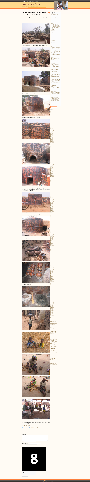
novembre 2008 (52, 308)
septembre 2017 (52, 213)
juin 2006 (51, 317)
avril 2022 (51, 159)
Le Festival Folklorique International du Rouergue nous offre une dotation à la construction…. (55, 57)
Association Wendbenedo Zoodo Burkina (54, 19)
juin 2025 (51, 123)
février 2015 (51, 243)
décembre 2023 (52, 141)
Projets (33, 1)
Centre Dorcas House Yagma (54, 24)
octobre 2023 (51, 143)
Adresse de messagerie (25, 443)
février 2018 (51, 208)
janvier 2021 (51, 174)
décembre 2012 (52, 266)
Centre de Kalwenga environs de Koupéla (54, 23)
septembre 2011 (52, 281)
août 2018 (51, 202)
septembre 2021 (52, 166)
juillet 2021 (51, 168)
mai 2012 (51, 273)
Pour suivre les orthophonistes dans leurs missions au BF (55, 54)
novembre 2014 (52, 245)
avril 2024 (51, 137)
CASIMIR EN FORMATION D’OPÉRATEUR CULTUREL (54, 97)
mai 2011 (51, 285)
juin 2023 (51, 147)
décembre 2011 (52, 278)
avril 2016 (51, 229)
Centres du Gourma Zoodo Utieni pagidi (55, 26)
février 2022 (51, 161)
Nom (23, 441)
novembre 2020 (52, 176)
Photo (52, 33)
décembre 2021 (52, 163)
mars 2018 (51, 207)
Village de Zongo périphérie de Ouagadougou (41, 7)
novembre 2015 (52, 234)
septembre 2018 (52, 201)
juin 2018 (51, 204)
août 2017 (51, 214)
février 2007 (51, 316)
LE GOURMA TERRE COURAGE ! (55, 100)
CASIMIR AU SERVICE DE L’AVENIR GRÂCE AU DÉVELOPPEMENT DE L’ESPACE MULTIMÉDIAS (55, 93)
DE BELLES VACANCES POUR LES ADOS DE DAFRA (55, 63)
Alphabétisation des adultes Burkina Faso (53, 330)
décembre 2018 (52, 198)
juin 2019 (51, 192)
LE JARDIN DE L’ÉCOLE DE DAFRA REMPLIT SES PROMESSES (55, 99)
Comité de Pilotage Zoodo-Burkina (55, 27)
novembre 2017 (52, 211)
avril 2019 (51, 194)
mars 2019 (51, 195)
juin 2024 (51, 135)
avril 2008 (51, 313)
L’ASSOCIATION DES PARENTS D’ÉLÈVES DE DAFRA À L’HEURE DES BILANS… (55, 67)
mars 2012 (51, 275)
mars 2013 (51, 263)
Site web (23, 444)
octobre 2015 (51, 235)
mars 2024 (51, 138)
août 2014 (51, 248)
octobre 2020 (51, 177)
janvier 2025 (51, 128)
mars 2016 (51, 230)
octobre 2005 (51, 318)
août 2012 (51, 270)
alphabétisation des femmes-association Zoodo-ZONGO (53, 334)
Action (30, 1)
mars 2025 (51, 126)
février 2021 (51, 173)
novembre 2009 (52, 302)
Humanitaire (33, 7)
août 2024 (51, 133)
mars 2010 (51, 298)
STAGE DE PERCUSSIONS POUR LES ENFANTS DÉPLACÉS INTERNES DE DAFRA (55, 74)
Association (29, 7)
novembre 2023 (52, 142)
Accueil (24, 1)
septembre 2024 (52, 132)
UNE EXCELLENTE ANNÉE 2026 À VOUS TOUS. (55, 82)
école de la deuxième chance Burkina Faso (53, 364)
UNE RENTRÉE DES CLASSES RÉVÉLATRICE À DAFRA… (54, 89)
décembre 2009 (52, 301)
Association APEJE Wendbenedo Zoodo (55, 16)
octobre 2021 (51, 165)
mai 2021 (51, 170)
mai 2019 (51, 193)
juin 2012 (51, 272)
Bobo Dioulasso (53, 20)
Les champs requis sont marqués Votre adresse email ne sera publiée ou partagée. (29, 432)
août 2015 (51, 237)
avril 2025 (51, 125)
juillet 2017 (51, 215)
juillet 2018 (51, 203)
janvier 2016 (51, 232)
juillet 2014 (51, 249)
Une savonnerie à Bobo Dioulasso (55, 60)
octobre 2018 (51, 200)
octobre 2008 (51, 309)
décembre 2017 (52, 210)
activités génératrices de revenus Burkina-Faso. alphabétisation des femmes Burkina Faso (53, 321)
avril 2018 (51, 206)
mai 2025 (51, 124)
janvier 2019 (51, 197)
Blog (27, 1)
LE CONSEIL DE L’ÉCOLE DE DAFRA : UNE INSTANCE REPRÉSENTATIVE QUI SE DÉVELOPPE (55, 85)
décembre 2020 (52, 175)
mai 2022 (51, 158)
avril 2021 (51, 171)
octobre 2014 (51, 246)
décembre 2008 (52, 307)
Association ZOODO (53, 358)
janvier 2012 (51, 277)
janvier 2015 (51, 244)
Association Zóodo (31, 4)
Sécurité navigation (53, 35)
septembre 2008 (52, 310)
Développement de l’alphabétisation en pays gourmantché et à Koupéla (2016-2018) (55, 48)
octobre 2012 (51, 268)
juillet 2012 (51, 271)
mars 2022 (51, 160)
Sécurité (52, 34)
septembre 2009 (52, 303)
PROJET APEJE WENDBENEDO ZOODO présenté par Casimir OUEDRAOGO (55, 44)
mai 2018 (51, 205)
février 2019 (51, 196)
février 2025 (51, 127)
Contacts (36, 1)
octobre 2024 (51, 131)
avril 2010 (51, 297)
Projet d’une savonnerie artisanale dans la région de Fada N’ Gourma (55, 50)
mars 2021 (51, 172)
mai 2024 (51, 136)
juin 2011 (51, 284)
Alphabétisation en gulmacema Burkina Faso (53, 354)
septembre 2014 (52, 247)
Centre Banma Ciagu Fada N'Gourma (55, 21)
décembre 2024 (52, 129)
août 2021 (51, 167)
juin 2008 (51, 312)
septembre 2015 (52, 236)
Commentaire (24, 434)
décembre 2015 (52, 233)
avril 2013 (51, 262)
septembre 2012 (52, 269)
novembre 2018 (52, 199)
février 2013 (51, 264)
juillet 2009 (51, 304)
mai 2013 (51, 261)
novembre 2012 (52, 267)
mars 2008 (51, 314)
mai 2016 (51, 228)
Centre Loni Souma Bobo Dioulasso (55, 25)
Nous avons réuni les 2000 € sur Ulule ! (55, 51)
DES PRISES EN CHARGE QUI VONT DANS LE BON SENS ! (55, 91)
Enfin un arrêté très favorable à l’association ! (54, 53)
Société (31, 427)
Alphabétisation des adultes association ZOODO (53, 325)
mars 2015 (51, 242)
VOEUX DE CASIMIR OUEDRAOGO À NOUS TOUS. (55, 81)
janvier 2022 (51, 162)
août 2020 (51, 179)
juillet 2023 (51, 146)
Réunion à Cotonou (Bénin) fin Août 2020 (55, 46)
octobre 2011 (51, 280)
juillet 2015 (51, 238)
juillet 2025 (51, 122)
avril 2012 (51, 274)
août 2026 (51, 110)
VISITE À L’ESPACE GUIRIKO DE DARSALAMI (55, 65)
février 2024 (51, 139)
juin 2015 (51, 239)
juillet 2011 (51, 283)
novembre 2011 (52, 279)
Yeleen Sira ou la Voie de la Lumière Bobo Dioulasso (55, 40)
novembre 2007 (52, 315)
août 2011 (51, 282)
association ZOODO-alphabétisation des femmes (53, 362)
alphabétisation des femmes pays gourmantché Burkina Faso (54, 351)
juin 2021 (51, 169)
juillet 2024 (51, 134)
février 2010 (51, 299)
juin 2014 (51, 250)
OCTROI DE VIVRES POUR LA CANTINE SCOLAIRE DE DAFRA (55, 76)
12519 (52, 86)
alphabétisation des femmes (53, 332)
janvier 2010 (51, 300)
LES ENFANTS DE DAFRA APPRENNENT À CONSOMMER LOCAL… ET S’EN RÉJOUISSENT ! (55, 72)
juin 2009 (51, 305)
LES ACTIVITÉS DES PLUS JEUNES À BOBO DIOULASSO (55, 95)
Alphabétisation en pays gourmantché (53, 356)
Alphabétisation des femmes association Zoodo (53, 336)
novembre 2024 (52, 130)
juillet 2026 (51, 111)
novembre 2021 (52, 164)
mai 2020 (51, 182)
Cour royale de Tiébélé (27, 425)
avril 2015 (51, 241)
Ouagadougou (52, 32)
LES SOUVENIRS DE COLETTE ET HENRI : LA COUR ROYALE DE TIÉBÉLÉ (34, 13)
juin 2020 (51, 181)
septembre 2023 (52, 144)
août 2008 (51, 311)
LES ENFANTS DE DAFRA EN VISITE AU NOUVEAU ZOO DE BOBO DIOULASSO (55, 70)
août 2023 (51, 145)
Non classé (52, 31)
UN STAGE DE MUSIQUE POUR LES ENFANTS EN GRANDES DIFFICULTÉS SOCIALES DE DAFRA (55, 79)
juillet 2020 (51, 180)
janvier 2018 (51, 209)
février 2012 (51, 276)
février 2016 (51, 231)
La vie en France (53, 30)
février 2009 (51, 306)
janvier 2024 (51, 140)
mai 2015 (51, 240)
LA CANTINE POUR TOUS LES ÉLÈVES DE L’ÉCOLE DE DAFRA (55, 88)
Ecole (52, 28)
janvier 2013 (51, 265)
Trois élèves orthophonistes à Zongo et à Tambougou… (55, 59)
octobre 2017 (51, 212)
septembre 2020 (52, 178)
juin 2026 (51, 112)
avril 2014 (51, 251)
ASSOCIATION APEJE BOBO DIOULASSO (54, 15)
